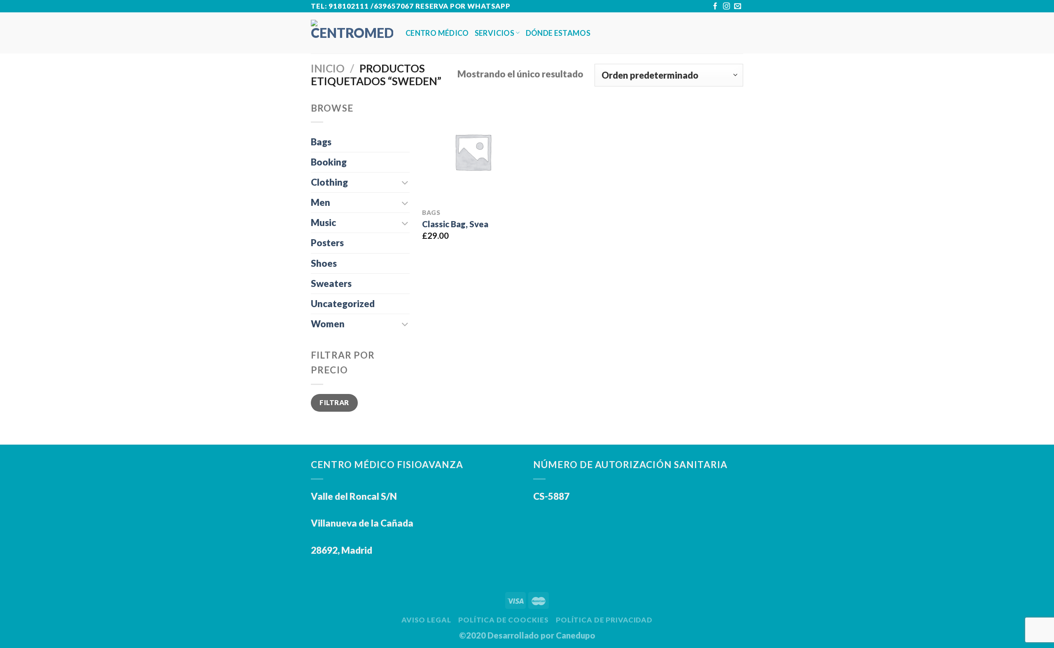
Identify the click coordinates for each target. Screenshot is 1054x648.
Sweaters (331, 283)
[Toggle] (405, 182)
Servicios (494, 32)
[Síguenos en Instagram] (726, 7)
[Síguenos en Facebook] (715, 7)
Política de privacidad (604, 619)
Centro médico (437, 32)
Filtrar (334, 402)
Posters (327, 242)
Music (323, 222)
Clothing (329, 182)
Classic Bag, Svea (455, 224)
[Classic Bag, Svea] (473, 152)
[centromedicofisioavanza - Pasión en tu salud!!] (352, 32)
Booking (329, 162)
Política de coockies (503, 619)
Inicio (328, 68)
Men (320, 202)
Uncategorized (343, 303)
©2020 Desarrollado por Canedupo (527, 635)
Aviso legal (426, 619)
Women (328, 323)
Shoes (324, 263)
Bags (321, 141)
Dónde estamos (558, 32)
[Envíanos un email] (737, 7)
